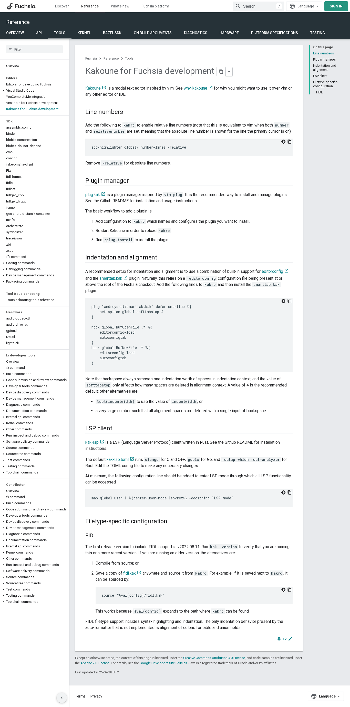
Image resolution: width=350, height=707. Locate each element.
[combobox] (258, 6)
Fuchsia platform (155, 6)
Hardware (229, 33)
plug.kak (92, 194)
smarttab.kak (110, 278)
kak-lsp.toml (118, 459)
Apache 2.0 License (94, 663)
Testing (317, 33)
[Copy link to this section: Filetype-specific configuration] (172, 522)
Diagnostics (195, 33)
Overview (15, 33)
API (39, 33)
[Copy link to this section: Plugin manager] (134, 181)
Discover (62, 6)
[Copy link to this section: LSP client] (117, 429)
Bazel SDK (112, 33)
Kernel (84, 33)
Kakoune (93, 88)
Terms (80, 696)
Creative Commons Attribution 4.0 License (214, 658)
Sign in (336, 6)
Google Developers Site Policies (163, 663)
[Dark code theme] (283, 142)
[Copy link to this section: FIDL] (101, 536)
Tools (59, 33)
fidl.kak (129, 573)
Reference (90, 6)
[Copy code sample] (289, 142)
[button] (34, 91)
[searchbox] (34, 49)
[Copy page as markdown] (221, 71)
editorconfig (272, 271)
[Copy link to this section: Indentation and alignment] (162, 258)
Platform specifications (274, 33)
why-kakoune (195, 88)
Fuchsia (91, 58)
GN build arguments (153, 33)
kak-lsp (92, 442)
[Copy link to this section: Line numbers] (128, 112)
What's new (120, 6)
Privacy (96, 696)
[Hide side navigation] (62, 698)
